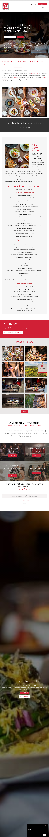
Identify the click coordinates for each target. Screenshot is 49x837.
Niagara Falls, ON (18, 67)
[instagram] (33, 4)
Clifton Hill (15, 77)
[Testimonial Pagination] (23, 519)
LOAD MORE (24, 411)
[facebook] (29, 4)
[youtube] (31, 4)
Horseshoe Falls (34, 73)
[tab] (24, 139)
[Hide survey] (45, 825)
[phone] (35, 4)
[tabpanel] (24, 227)
